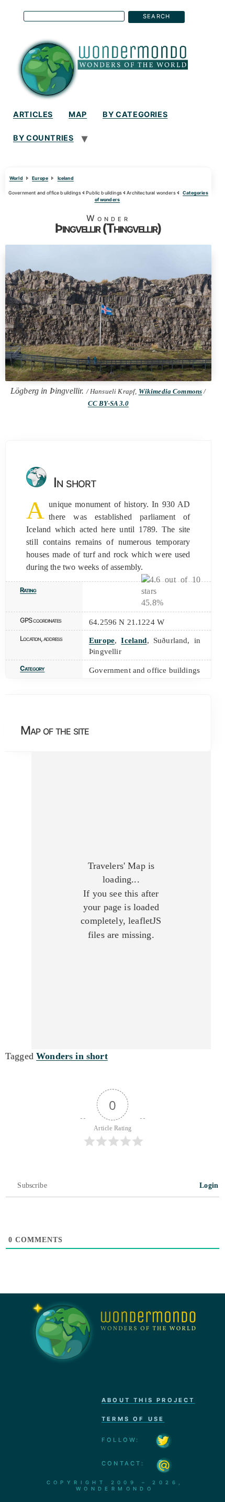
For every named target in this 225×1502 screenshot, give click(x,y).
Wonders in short (72, 1056)
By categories (135, 114)
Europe (40, 178)
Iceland (66, 178)
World (16, 178)
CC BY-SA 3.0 (108, 403)
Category (32, 668)
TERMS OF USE (133, 1419)
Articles (33, 114)
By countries (43, 137)
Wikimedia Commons (171, 391)
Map (78, 114)
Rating (28, 590)
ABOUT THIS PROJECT (148, 1400)
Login (207, 1185)
